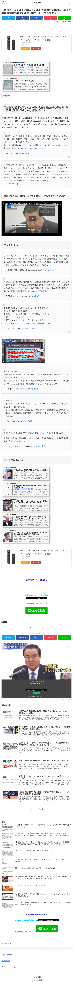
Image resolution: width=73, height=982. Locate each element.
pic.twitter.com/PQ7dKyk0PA (41, 323)
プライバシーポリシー (10, 967)
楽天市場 (36, 48)
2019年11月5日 (48, 270)
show (8, 95)
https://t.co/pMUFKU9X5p (37, 291)
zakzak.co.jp (13, 184)
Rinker (28, 42)
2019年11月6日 (24, 153)
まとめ (5, 622)
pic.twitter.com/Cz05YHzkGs (32, 148)
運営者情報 (6, 961)
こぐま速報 (36, 3)
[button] (67, 481)
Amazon (26, 48)
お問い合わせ (7, 955)
